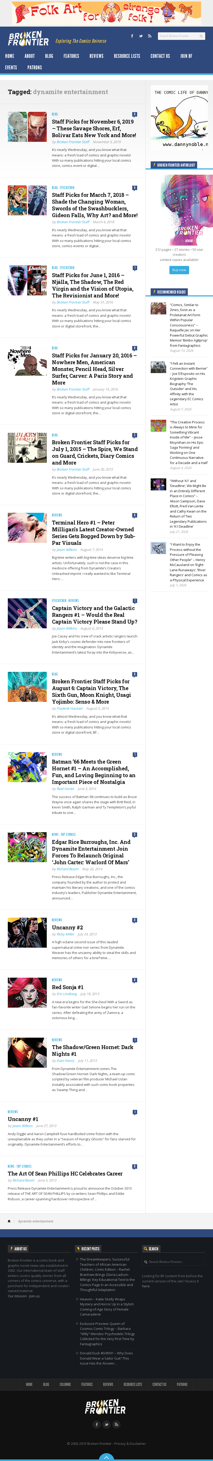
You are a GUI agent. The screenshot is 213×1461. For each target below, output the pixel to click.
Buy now (179, 269)
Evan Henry (65, 1060)
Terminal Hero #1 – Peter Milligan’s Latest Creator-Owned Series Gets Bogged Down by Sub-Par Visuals (93, 532)
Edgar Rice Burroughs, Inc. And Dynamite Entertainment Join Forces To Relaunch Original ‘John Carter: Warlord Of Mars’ (91, 852)
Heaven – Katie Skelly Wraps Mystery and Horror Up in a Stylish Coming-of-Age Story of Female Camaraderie (107, 1307)
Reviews (97, 56)
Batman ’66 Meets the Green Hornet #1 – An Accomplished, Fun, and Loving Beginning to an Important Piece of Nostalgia (94, 771)
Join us (34, 1296)
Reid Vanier (65, 788)
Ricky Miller (65, 934)
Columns (65, 1384)
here (146, 1286)
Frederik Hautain (70, 708)
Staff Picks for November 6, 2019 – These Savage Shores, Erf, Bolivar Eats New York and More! (94, 128)
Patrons (35, 67)
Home (9, 56)
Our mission (17, 1296)
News (55, 834)
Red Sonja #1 (67, 987)
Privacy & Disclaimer (130, 1443)
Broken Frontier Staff (73, 141)
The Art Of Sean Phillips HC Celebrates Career (65, 1173)
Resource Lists (127, 56)
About (30, 56)
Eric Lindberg (67, 993)
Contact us (160, 56)
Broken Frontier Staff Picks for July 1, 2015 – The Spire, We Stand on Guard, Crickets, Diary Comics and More (95, 452)
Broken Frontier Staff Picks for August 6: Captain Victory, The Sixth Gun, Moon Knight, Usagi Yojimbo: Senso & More (91, 691)
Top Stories (68, 834)
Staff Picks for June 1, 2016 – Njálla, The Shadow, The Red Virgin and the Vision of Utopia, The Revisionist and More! (92, 285)
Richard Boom (67, 869)
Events (11, 67)
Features (71, 56)
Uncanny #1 (23, 1119)
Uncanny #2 (67, 927)
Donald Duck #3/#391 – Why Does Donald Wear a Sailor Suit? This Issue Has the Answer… (106, 1358)
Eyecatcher (67, 188)
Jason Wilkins (67, 549)
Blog (49, 56)
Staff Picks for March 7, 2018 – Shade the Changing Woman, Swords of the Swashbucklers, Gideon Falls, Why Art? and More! (94, 204)
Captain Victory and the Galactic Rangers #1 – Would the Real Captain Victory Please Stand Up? (94, 615)
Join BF (186, 56)
